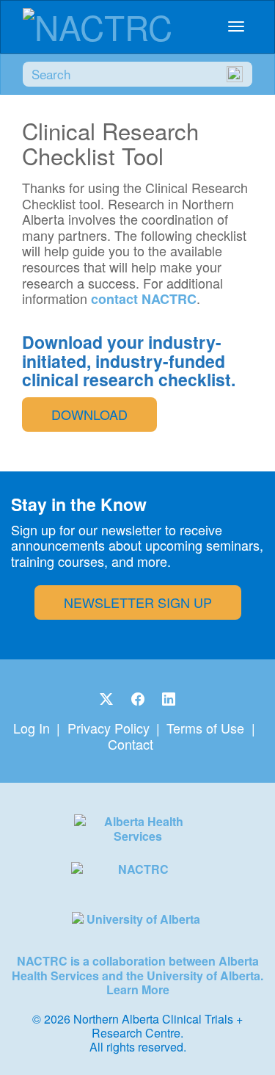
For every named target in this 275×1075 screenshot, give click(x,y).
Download (89, 414)
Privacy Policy (108, 727)
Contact (130, 743)
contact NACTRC (144, 298)
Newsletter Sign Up (138, 602)
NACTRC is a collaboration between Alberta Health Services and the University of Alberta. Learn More (137, 974)
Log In (31, 727)
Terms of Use (205, 727)
